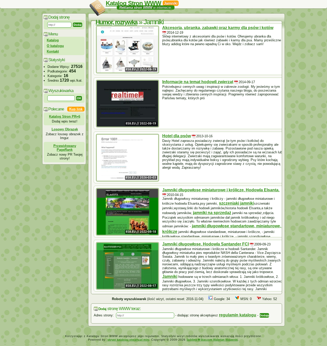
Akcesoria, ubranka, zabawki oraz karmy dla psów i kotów (217, 28)
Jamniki (169, 276)
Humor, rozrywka (116, 22)
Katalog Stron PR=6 (64, 116)
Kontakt (53, 51)
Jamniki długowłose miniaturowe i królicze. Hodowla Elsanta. (220, 190)
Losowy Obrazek (65, 129)
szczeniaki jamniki (236, 203)
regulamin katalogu (237, 315)
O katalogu (55, 46)
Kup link (76, 109)
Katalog (53, 40)
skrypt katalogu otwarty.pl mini (128, 339)
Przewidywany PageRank (64, 148)
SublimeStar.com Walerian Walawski (212, 339)
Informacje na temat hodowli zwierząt (197, 82)
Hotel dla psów (176, 136)
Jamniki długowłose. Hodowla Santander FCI (205, 244)
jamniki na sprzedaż (212, 213)
